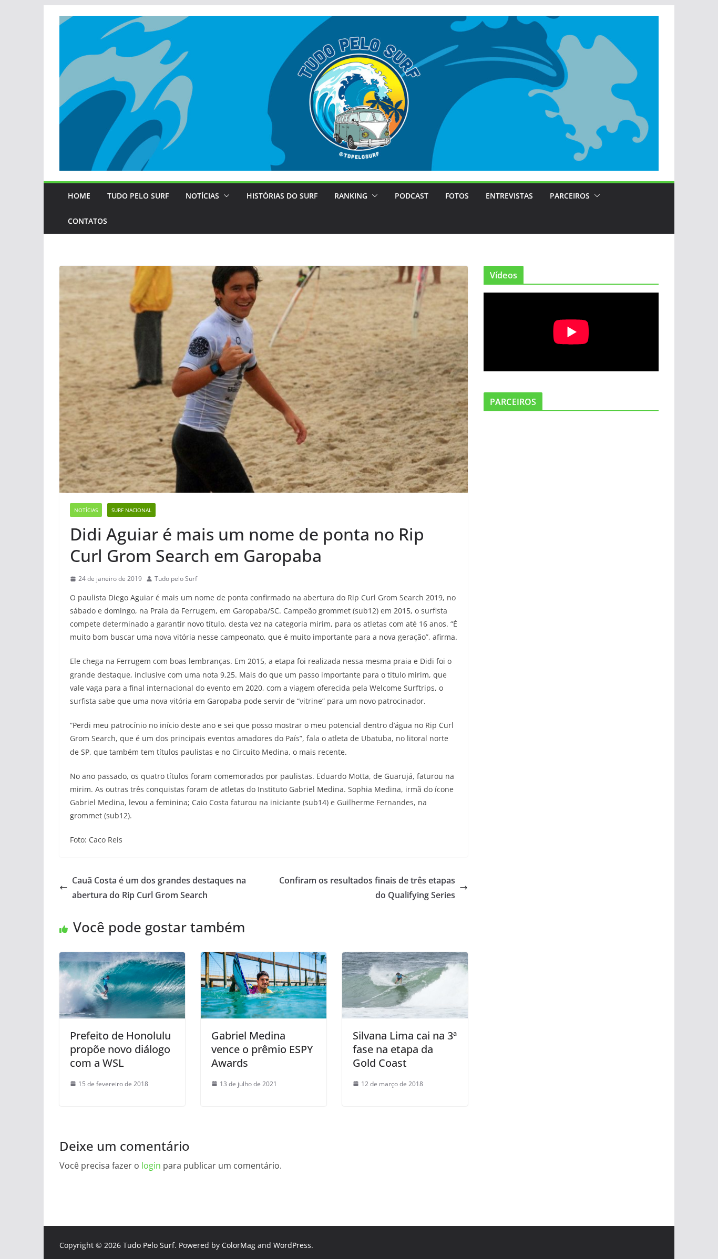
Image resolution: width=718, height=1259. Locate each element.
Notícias (202, 196)
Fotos (457, 196)
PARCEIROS (570, 196)
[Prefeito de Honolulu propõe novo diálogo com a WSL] (122, 959)
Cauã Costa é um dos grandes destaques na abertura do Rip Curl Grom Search (159, 888)
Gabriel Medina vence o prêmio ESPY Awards (262, 1049)
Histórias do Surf (282, 196)
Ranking (350, 196)
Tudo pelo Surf (176, 578)
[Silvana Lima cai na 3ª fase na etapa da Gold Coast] (405, 959)
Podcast (411, 196)
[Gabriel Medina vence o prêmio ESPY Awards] (263, 959)
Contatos (87, 221)
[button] (224, 196)
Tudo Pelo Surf (138, 196)
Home (79, 196)
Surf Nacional (131, 510)
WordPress (292, 1245)
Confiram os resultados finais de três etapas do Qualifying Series (367, 888)
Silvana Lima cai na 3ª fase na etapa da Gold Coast (405, 1049)
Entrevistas (509, 196)
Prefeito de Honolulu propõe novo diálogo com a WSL (120, 1049)
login (151, 1165)
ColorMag (238, 1245)
